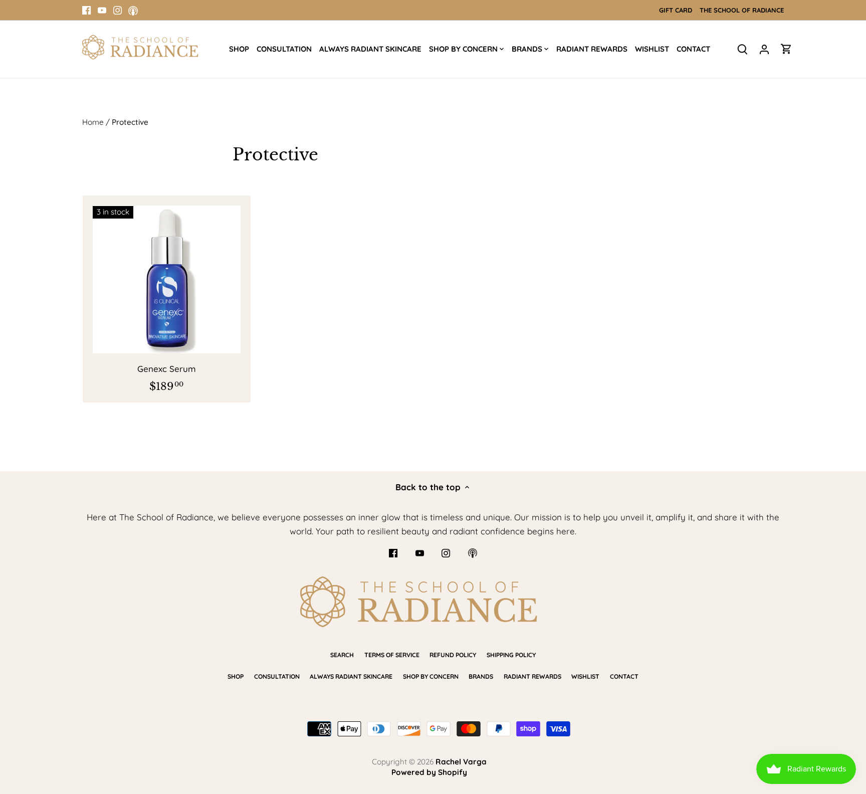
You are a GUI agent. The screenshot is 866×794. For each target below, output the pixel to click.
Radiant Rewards (532, 676)
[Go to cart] (786, 48)
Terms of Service (391, 655)
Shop (236, 676)
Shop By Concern (431, 676)
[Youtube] (102, 10)
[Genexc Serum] (167, 279)
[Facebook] (86, 10)
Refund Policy (452, 655)
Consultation (277, 676)
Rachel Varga (461, 761)
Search (342, 655)
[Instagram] (117, 10)
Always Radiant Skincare (351, 676)
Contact (624, 676)
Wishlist (585, 676)
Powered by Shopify (429, 772)
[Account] (764, 48)
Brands (481, 676)
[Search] (742, 48)
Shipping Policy (511, 655)
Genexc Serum (166, 368)
